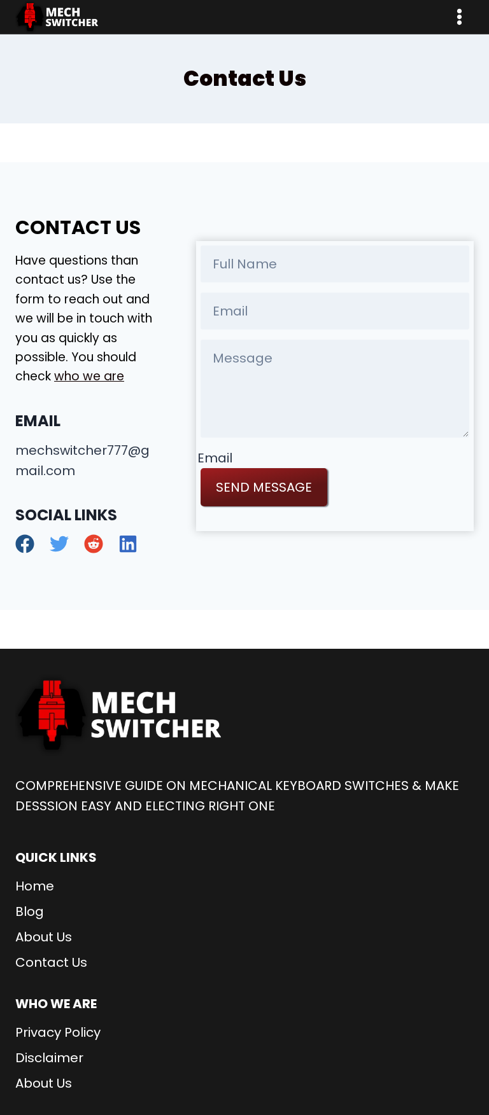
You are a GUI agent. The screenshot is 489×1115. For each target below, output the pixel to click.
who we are (89, 376)
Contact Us (51, 962)
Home (34, 886)
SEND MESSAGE (264, 487)
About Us (43, 937)
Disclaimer (49, 1058)
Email (214, 458)
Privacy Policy (58, 1032)
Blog (29, 911)
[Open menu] (459, 16)
